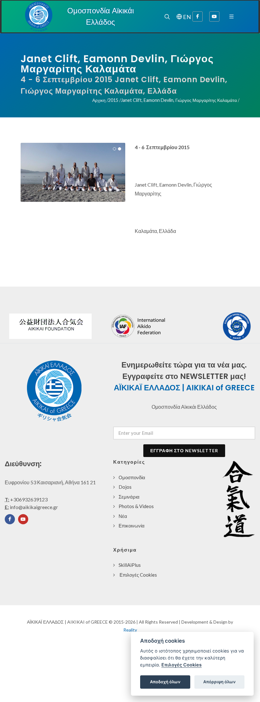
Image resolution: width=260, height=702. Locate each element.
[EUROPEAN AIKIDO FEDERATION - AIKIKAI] (237, 326)
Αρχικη (99, 100)
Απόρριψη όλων (219, 681)
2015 (113, 100)
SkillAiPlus (130, 565)
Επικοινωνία (132, 525)
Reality (130, 629)
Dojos (125, 487)
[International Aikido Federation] (157, 326)
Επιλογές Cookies (138, 575)
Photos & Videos (136, 506)
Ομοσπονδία (132, 477)
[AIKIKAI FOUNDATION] (50, 326)
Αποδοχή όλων (165, 681)
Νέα (123, 516)
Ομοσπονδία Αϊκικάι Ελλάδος (100, 16)
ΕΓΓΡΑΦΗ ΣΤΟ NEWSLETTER (184, 450)
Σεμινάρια (129, 497)
